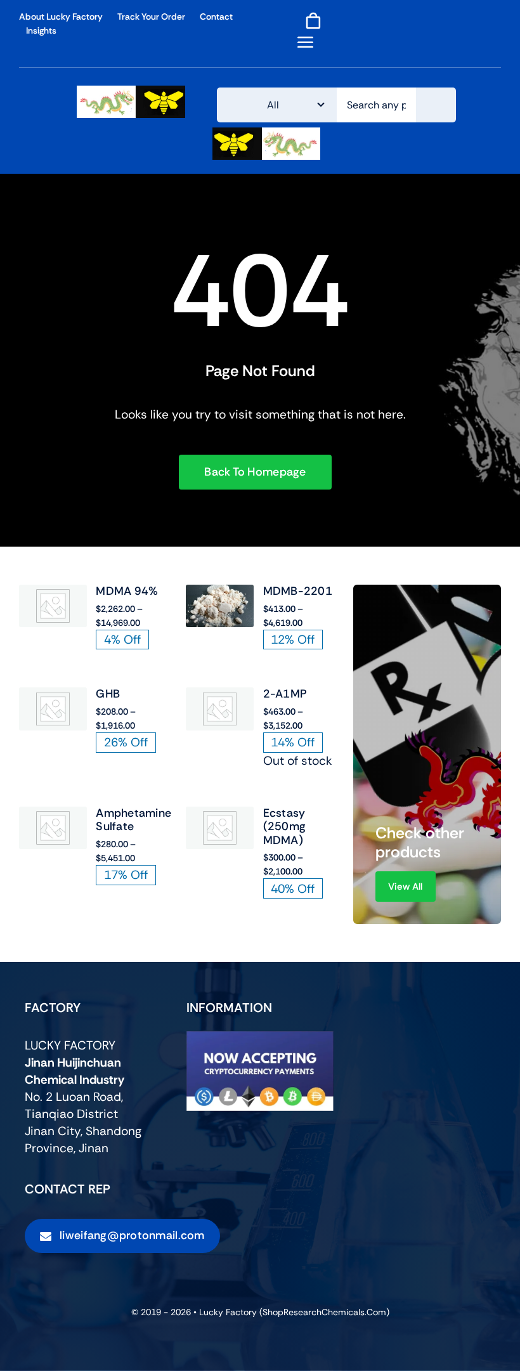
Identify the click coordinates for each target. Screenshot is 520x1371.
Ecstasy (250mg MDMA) (284, 826)
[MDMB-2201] (220, 593)
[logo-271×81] (131, 92)
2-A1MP (285, 693)
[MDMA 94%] (53, 593)
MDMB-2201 (297, 591)
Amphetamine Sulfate (133, 820)
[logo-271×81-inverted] (266, 133)
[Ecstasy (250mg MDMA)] (220, 815)
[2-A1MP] (220, 696)
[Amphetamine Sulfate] (53, 815)
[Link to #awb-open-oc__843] (305, 41)
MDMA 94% (127, 591)
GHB (108, 693)
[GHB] (53, 696)
